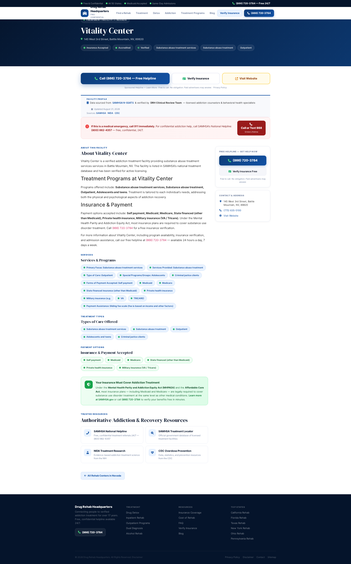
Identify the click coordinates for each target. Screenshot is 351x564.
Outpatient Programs (138, 523)
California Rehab (240, 512)
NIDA (110, 113)
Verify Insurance (229, 13)
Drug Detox (132, 512)
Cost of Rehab (187, 517)
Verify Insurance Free (245, 171)
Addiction (170, 13)
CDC (117, 113)
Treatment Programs (193, 13)
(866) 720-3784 (261, 13)
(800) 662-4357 (101, 130)
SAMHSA (101, 113)
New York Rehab (240, 528)
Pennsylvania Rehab (242, 538)
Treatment (142, 13)
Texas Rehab (238, 523)
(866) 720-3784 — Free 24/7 (253, 3)
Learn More (151, 87)
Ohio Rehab (237, 533)
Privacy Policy (220, 87)
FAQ (181, 523)
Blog (212, 13)
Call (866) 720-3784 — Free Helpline (127, 78)
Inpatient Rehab (135, 517)
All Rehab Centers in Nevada (104, 475)
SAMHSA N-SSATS (123, 102)
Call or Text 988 (251, 129)
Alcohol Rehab (134, 533)
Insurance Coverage (190, 512)
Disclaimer (137, 557)
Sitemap (272, 557)
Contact (260, 557)
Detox (156, 13)
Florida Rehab (238, 517)
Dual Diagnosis (134, 528)
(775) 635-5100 (232, 210)
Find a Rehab (123, 13)
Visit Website (248, 78)
